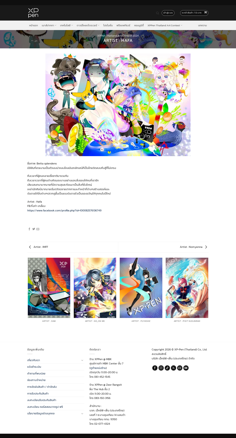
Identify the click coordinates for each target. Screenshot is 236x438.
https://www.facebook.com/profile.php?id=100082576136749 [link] (64, 210)
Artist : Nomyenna (191, 247)
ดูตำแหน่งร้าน (98, 368)
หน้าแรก (33, 25)
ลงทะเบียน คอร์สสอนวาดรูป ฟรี (45, 407)
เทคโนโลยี (65, 25)
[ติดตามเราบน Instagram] (161, 368)
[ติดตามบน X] (173, 368)
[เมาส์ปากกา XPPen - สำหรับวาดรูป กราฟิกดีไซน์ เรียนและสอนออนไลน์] (33, 13)
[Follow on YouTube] (186, 368)
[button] (194, 13)
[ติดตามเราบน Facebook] (155, 368)
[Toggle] (82, 360)
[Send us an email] (180, 368)
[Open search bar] (157, 13)
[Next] (208, 299)
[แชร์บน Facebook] (29, 229)
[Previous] (28, 299)
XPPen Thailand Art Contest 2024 (118, 36)
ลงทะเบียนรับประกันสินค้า (41, 400)
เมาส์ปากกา (48, 25)
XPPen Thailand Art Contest (164, 25)
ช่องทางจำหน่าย (36, 380)
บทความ (202, 25)
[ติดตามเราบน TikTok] (167, 368)
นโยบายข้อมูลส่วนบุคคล (41, 413)
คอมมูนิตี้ (139, 25)
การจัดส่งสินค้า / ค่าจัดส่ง (42, 387)
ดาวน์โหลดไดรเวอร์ (87, 25)
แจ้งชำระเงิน (34, 367)
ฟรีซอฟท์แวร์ (123, 25)
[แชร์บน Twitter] (33, 229)
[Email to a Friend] (37, 229)
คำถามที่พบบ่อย (36, 373)
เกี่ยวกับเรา (33, 360)
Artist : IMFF (40, 247)
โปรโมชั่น (108, 25)
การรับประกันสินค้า (38, 393)
